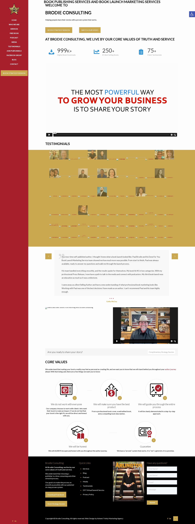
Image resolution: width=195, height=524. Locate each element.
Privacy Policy (88, 466)
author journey (170, 341)
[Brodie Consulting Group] (14, 9)
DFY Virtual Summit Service (93, 462)
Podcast (86, 449)
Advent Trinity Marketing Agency (110, 490)
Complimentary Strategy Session (161, 324)
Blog (85, 445)
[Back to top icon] (175, 490)
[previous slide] (48, 256)
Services (86, 441)
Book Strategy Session (56, 476)
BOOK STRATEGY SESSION (14, 73)
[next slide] (175, 256)
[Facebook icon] (13, 521)
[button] (192, 14)
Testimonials (88, 458)
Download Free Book (56, 467)
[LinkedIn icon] (15, 521)
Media (85, 454)
